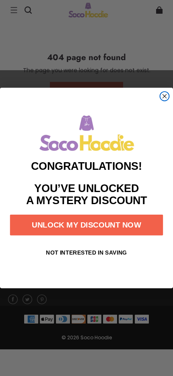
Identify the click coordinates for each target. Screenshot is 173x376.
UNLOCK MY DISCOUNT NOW (86, 225)
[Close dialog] (164, 96)
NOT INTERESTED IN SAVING (86, 252)
